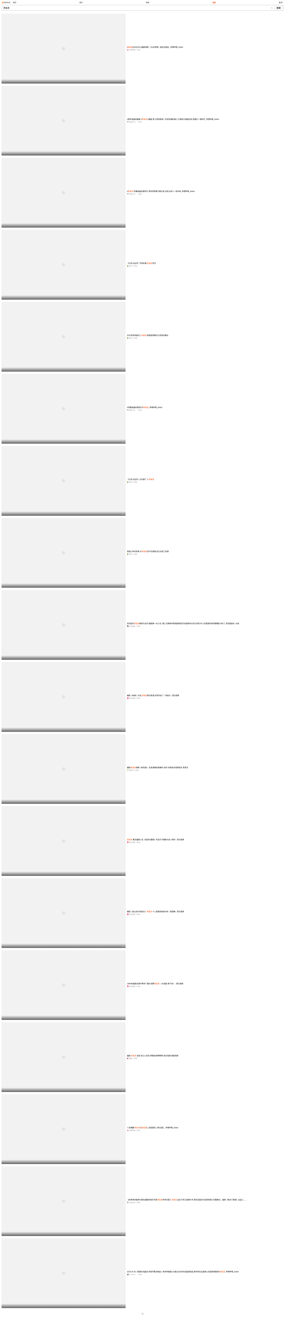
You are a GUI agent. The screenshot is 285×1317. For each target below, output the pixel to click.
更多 (280, 2)
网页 (14, 2)
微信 (147, 2)
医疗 (81, 2)
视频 (214, 2)
